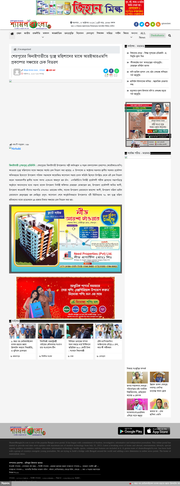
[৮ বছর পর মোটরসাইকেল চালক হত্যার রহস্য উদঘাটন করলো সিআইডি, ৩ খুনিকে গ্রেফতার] (22, 331)
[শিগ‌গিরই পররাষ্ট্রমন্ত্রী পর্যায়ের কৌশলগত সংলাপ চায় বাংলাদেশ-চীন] (51, 331)
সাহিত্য (109, 33)
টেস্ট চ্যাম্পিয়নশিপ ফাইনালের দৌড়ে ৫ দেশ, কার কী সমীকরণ (108, 344)
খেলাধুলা (90, 33)
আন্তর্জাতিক (57, 33)
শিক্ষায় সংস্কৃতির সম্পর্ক (136, 368)
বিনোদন (80, 33)
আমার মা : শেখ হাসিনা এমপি (156, 413)
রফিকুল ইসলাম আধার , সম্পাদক (34, 70)
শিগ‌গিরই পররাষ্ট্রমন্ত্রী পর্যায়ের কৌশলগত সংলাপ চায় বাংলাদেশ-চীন (51, 344)
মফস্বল (46, 33)
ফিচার (126, 33)
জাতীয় (27, 33)
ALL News (142, 35)
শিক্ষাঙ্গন (100, 33)
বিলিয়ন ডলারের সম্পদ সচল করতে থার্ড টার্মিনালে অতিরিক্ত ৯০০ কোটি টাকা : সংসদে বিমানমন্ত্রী (79, 346)
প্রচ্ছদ (19, 33)
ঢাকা (71, 356)
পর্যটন (118, 33)
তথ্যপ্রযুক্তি (69, 33)
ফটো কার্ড (51, 70)
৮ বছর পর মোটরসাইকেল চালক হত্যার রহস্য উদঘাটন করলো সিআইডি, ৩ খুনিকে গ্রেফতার (22, 346)
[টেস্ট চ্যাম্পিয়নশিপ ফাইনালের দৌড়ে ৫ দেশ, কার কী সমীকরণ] (108, 331)
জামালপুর (16, 356)
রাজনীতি (36, 33)
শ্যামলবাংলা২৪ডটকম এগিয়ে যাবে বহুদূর (136, 414)
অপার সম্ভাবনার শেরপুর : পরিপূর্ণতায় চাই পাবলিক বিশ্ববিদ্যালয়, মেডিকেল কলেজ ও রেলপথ (137, 390)
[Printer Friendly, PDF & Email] (111, 75)
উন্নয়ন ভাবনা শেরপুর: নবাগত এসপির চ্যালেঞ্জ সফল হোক (159, 388)
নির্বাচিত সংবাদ (47, 356)
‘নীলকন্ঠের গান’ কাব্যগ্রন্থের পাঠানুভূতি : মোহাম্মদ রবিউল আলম (146, 64)
